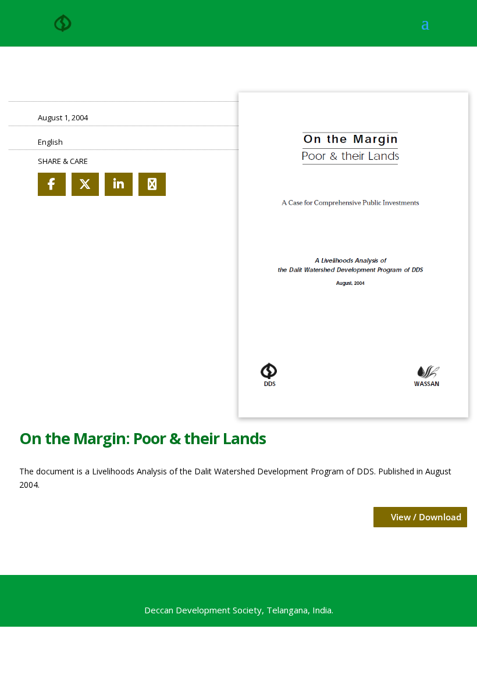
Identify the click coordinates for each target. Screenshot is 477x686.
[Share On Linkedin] (119, 184)
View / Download (426, 517)
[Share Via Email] (152, 184)
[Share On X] (85, 184)
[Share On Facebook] (52, 184)
